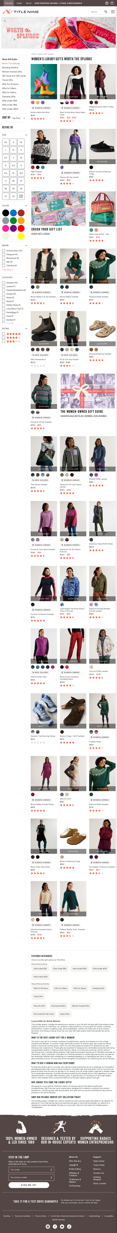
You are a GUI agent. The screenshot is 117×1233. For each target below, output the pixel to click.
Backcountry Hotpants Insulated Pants (69, 678)
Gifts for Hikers (9, 88)
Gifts (34, 54)
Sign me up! (29, 1185)
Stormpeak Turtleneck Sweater (102, 867)
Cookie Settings (94, 1216)
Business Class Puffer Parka (101, 544)
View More (7, 270)
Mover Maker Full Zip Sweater (43, 297)
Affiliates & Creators (74, 1174)
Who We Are (75, 1161)
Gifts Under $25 (9, 100)
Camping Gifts (8, 96)
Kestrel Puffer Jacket (98, 479)
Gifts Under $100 (10, 109)
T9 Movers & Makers (75, 1180)
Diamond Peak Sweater (98, 297)
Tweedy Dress (95, 742)
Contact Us (98, 1173)
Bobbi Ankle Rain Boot (40, 112)
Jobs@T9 (73, 1165)
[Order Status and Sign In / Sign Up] (106, 3)
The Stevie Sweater (39, 484)
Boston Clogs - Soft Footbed (72, 736)
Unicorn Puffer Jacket (98, 671)
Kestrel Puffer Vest (39, 677)
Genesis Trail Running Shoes (43, 736)
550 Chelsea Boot (38, 359)
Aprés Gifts (64, 1014)
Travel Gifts (7, 80)
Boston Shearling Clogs (70, 861)
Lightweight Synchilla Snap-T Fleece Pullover (72, 610)
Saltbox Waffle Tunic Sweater (72, 929)
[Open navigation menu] (113, 11)
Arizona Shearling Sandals (100, 354)
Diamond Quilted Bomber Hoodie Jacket (99, 610)
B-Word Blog (75, 1169)
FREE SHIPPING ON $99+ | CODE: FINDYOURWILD (58, 3)
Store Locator (99, 1183)
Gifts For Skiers (79, 988)
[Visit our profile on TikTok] (69, 1226)
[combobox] (96, 12)
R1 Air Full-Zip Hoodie (69, 359)
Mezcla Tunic (65, 799)
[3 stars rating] (11, 341)
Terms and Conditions (23, 1216)
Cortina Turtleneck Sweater (42, 614)
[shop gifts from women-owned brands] (88, 390)
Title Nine (9, 3)
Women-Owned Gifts (12, 71)
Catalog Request (97, 1178)
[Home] (20, 12)
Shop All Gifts (39, 1006)
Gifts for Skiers (9, 92)
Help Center (99, 1161)
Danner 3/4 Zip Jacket (69, 177)
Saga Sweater (36, 172)
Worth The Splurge (11, 63)
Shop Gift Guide (9, 59)
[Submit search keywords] (106, 12)
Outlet (19, 3)
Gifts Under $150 (41, 977)
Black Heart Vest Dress (40, 867)
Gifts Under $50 (9, 105)
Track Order (99, 1165)
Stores (28, 3)
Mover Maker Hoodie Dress (42, 804)
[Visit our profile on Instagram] (48, 1226)
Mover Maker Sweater (69, 297)
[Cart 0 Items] (112, 3)
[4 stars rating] (11, 337)
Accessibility (109, 1216)
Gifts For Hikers (60, 988)
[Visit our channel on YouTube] (62, 1226)
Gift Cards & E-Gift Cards (14, 76)
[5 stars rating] (11, 333)
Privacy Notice (40, 1216)
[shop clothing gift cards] (58, 208)
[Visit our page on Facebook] (55, 1226)
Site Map (7, 1216)
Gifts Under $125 (100, 968)
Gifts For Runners (10, 84)
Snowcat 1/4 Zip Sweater (41, 422)
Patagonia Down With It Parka (101, 107)
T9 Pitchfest (74, 1186)
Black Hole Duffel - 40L (99, 234)
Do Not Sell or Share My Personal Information (67, 1216)
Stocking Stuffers (10, 67)
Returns (97, 1169)
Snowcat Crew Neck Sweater (43, 549)
